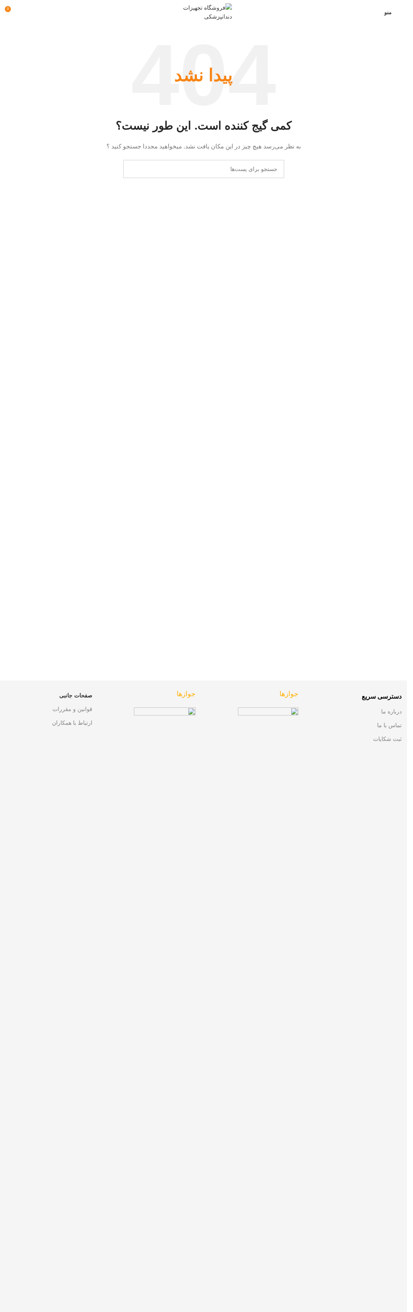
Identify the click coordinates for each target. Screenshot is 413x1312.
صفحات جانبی (75, 695)
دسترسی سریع (382, 696)
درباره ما (391, 711)
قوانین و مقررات (72, 709)
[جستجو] (132, 169)
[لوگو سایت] (203, 11)
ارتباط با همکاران (72, 723)
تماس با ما (389, 725)
